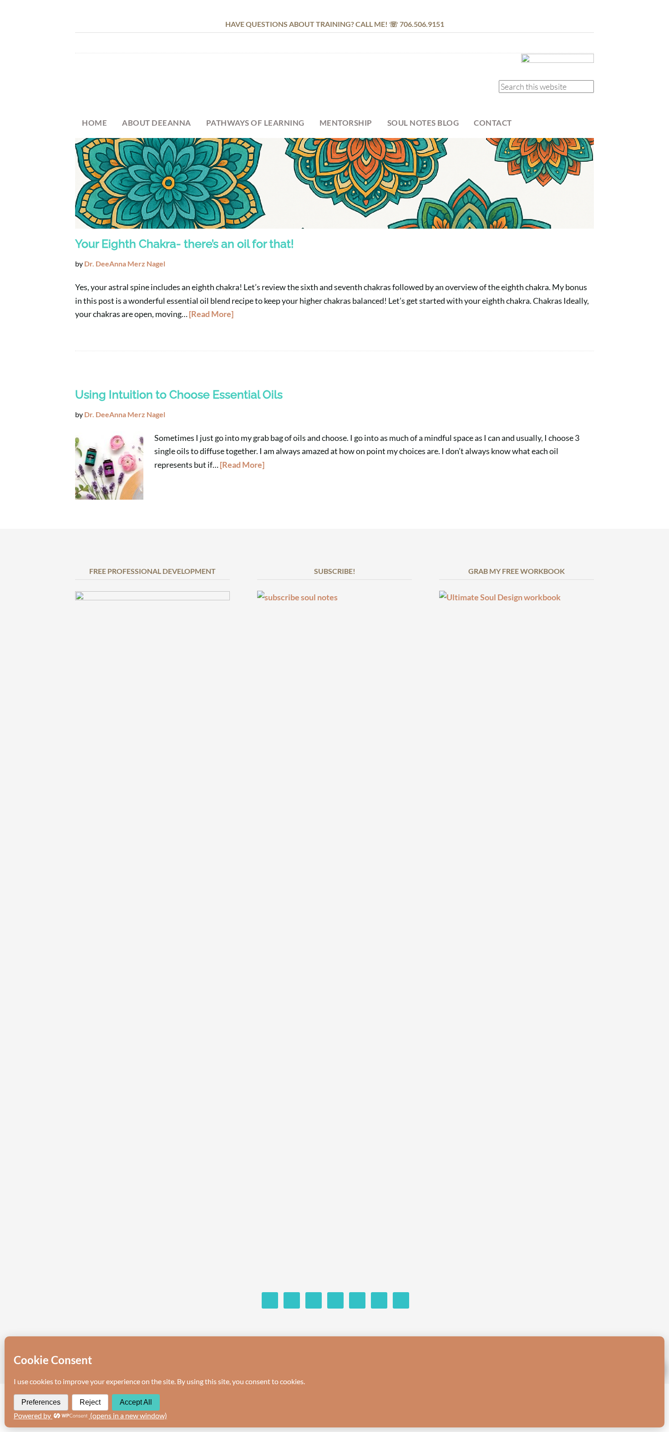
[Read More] (211, 314)
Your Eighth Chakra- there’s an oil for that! (184, 244)
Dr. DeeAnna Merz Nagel (148, 85)
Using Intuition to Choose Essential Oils (179, 394)
